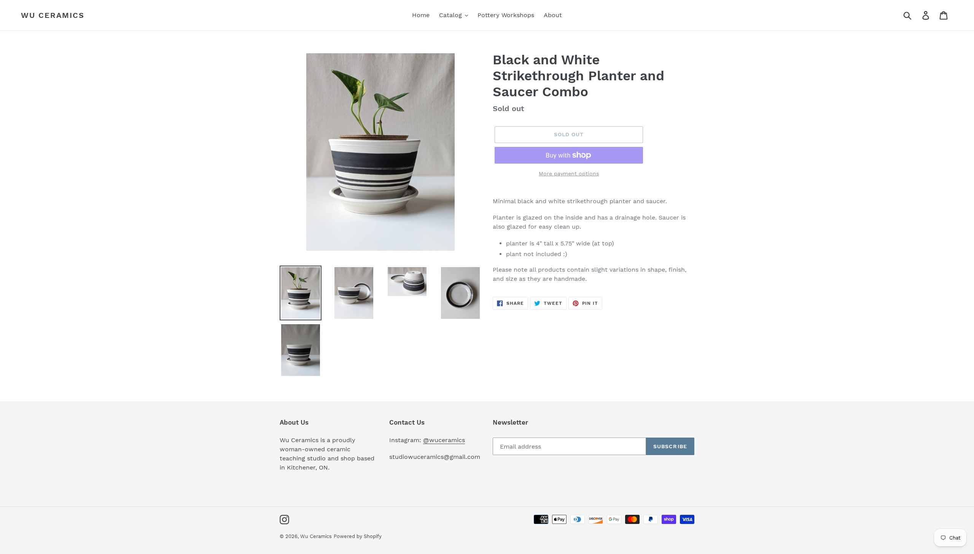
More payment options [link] (569, 173)
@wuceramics (444, 440)
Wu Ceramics (52, 15)
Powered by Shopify (358, 536)
